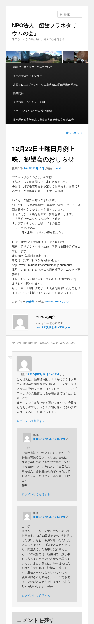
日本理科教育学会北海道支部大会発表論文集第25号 (43, 119)
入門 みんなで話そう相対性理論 (32, 110)
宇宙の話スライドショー (27, 75)
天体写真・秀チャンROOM (29, 102)
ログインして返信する (31, 421)
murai (57, 168)
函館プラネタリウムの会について (32, 67)
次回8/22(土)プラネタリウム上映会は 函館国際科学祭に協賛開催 (45, 88)
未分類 (30, 301)
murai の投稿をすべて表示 (53, 327)
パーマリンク (61, 301)
